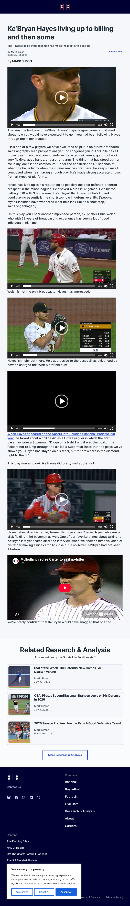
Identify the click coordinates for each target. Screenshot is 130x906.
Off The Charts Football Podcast (27, 854)
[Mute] (106, 124)
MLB (120, 51)
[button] (61, 97)
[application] (61, 97)
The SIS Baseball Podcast (23, 860)
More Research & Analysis (65, 755)
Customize (22, 891)
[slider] (59, 125)
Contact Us (14, 787)
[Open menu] (6, 7)
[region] (44, 881)
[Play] (12, 124)
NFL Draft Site (16, 847)
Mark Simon (17, 51)
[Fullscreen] (111, 124)
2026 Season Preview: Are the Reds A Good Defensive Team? (78, 723)
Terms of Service (89, 897)
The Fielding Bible (18, 841)
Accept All (66, 891)
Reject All (44, 891)
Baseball (113, 51)
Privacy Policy (114, 897)
